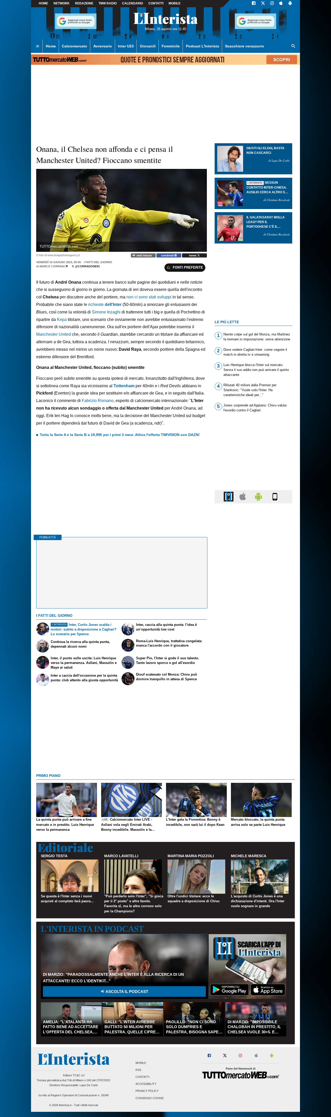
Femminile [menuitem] (171, 46)
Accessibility (146, 1084)
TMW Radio (108, 3)
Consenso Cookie (150, 1098)
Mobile (141, 1062)
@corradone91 (87, 266)
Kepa (62, 319)
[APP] (229, 496)
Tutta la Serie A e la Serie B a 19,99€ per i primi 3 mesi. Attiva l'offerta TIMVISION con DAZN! (120, 435)
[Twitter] (263, 3)
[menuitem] (37, 46)
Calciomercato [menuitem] (74, 46)
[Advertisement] (253, 708)
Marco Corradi (52, 266)
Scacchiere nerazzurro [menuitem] (244, 46)
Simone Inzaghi (107, 312)
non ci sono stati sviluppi (149, 297)
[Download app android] (290, 3)
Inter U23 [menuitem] (126, 46)
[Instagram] (272, 3)
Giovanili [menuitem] (148, 46)
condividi (168, 255)
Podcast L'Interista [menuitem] (202, 46)
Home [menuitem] (51, 46)
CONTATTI (155, 3)
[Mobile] (275, 496)
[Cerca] (293, 46)
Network (62, 3)
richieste (96, 304)
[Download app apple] (281, 3)
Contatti (142, 1076)
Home (43, 3)
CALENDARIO (132, 3)
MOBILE (174, 3)
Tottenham (124, 386)
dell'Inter (113, 304)
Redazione (84, 3)
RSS (138, 1069)
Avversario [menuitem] (102, 46)
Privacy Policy (147, 1091)
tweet (193, 255)
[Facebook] (253, 3)
